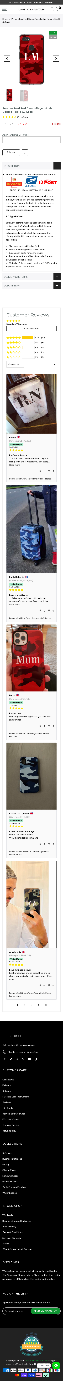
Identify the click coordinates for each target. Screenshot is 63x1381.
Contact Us (8, 1079)
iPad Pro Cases (10, 1181)
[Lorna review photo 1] (31, 657)
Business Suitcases (12, 1158)
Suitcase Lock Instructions (15, 1096)
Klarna (5, 1243)
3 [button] (31, 1005)
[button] (9, 117)
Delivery (6, 1085)
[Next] (56, 58)
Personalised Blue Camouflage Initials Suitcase (30, 618)
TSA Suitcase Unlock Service (17, 1249)
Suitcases (7, 1153)
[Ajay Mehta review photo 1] (31, 904)
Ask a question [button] (31, 328)
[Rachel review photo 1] (31, 403)
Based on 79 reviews (16, 324)
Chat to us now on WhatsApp (23, 1052)
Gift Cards (7, 1108)
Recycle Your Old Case (13, 1113)
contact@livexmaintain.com (21, 1044)
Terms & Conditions (12, 1232)
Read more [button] (14, 464)
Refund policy (9, 1130)
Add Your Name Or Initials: (15, 134)
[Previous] (7, 58)
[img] (31, 450)
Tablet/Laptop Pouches (14, 1187)
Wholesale (7, 1215)
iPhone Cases (9, 1170)
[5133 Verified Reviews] (31, 1357)
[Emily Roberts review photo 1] (31, 529)
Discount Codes (10, 1119)
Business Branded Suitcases (16, 1220)
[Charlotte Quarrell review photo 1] (31, 776)
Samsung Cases (10, 1175)
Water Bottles (9, 1192)
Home (5, 19)
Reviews (6, 1102)
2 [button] (24, 1005)
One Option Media (47, 1364)
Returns (6, 1091)
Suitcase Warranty (11, 1237)
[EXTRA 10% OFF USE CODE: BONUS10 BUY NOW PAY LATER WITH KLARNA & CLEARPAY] (31, 2)
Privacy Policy (9, 1226)
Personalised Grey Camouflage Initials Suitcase (30, 479)
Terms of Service (10, 1125)
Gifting (6, 1164)
